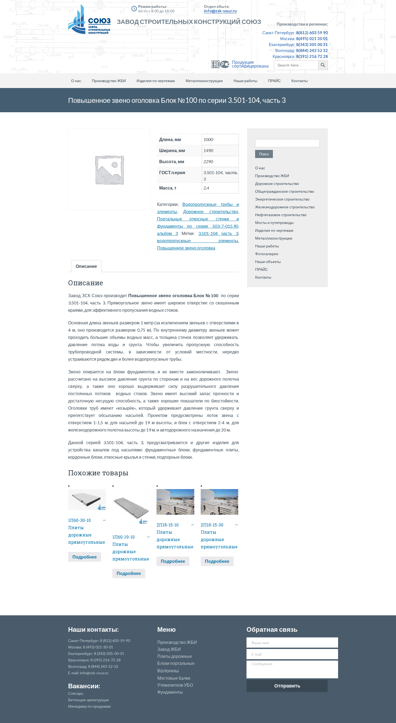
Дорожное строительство (210, 211)
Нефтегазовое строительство (281, 214)
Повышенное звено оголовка (186, 247)
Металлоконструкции (204, 80)
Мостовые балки (173, 678)
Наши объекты (268, 261)
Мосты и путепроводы (274, 222)
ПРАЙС (274, 80)
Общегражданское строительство (284, 191)
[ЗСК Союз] (91, 21)
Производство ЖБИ (109, 80)
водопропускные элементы (197, 240)
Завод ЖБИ (169, 649)
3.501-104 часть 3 (218, 233)
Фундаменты (170, 692)
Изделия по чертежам (156, 80)
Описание (86, 266)
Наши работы (245, 80)
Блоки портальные (175, 663)
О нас (76, 80)
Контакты (299, 80)
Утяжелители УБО (175, 685)
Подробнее (84, 556)
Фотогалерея (266, 253)
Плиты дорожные (174, 656)
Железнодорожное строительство (285, 207)
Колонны (168, 670)
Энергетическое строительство (282, 199)
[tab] (86, 266)
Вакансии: (84, 686)
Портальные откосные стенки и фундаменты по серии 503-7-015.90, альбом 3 (198, 226)
